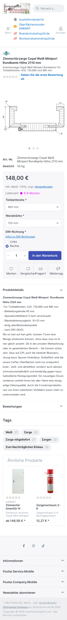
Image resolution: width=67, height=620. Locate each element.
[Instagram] (33, 546)
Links (13, 241)
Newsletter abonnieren (19, 592)
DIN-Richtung (15, 232)
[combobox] (49, 8)
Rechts (14, 246)
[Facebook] (24, 546)
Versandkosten (44, 186)
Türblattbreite (15, 200)
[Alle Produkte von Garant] (6, 53)
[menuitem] (11, 432)
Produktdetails (13, 290)
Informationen (13, 561)
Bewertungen (12, 406)
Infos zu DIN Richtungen (20, 236)
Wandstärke (14, 215)
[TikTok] (43, 546)
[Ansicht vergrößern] (33, 114)
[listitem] (33, 114)
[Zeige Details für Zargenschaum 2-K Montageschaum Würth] (48, 481)
